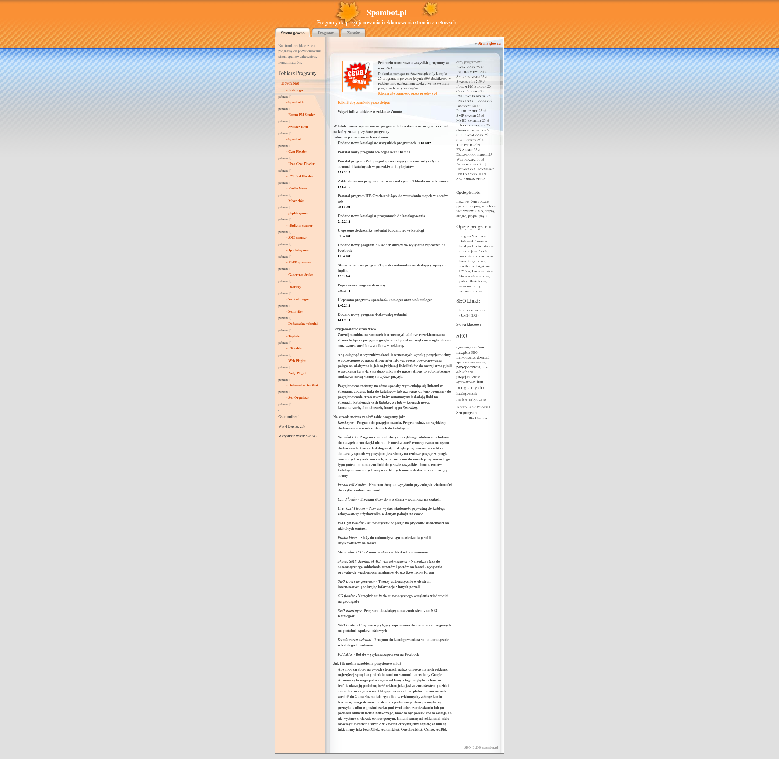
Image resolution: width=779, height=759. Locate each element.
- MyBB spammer (298, 262)
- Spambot (293, 139)
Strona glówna (292, 32)
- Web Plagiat (296, 360)
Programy (326, 32)
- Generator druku (299, 274)
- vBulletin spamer (299, 225)
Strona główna (489, 43)
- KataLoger (295, 90)
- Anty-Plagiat (296, 372)
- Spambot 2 (294, 102)
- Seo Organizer (297, 397)
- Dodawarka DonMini (302, 385)
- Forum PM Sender (300, 114)
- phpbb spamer (297, 212)
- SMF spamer (296, 237)
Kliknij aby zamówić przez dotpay (364, 102)
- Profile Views (296, 188)
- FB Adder (294, 348)
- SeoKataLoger (297, 299)
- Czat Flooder (296, 151)
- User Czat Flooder (300, 163)
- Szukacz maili (297, 126)
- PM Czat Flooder (299, 176)
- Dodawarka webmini (302, 323)
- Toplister (293, 336)
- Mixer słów (295, 200)
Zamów (353, 32)
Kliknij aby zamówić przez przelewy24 (407, 93)
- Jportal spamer (298, 250)
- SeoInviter (294, 311)
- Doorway (293, 286)
